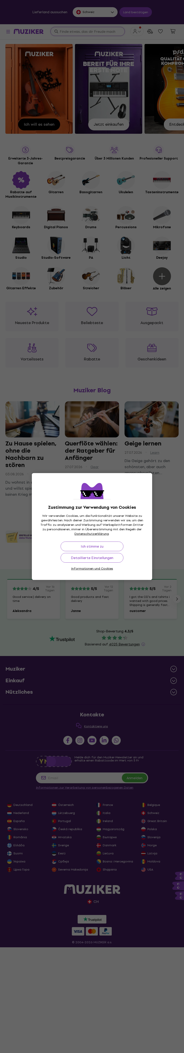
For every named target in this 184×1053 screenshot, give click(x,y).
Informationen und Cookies (92, 568)
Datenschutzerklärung (91, 533)
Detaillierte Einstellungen (92, 558)
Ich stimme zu (92, 546)
